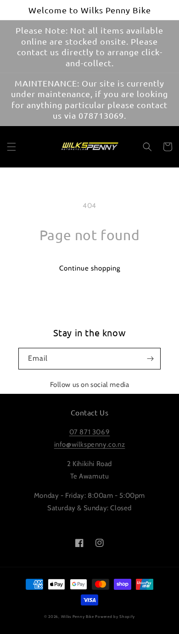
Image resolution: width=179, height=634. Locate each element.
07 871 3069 (89, 432)
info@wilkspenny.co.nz (89, 444)
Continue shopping (89, 268)
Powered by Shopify (115, 616)
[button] (11, 147)
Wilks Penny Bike (77, 616)
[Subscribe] (150, 358)
